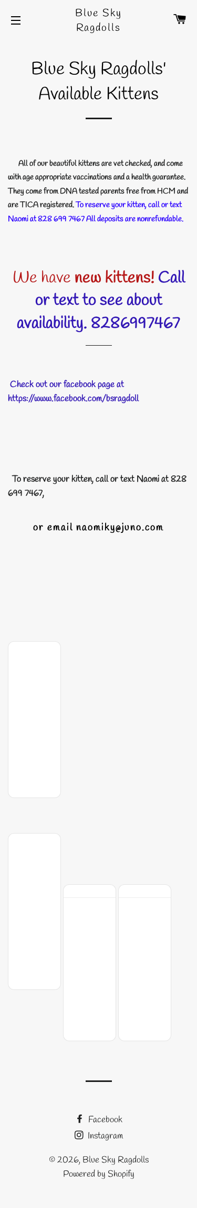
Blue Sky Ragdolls (98, 20)
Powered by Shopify (98, 1174)
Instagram (104, 1136)
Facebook (104, 1120)
